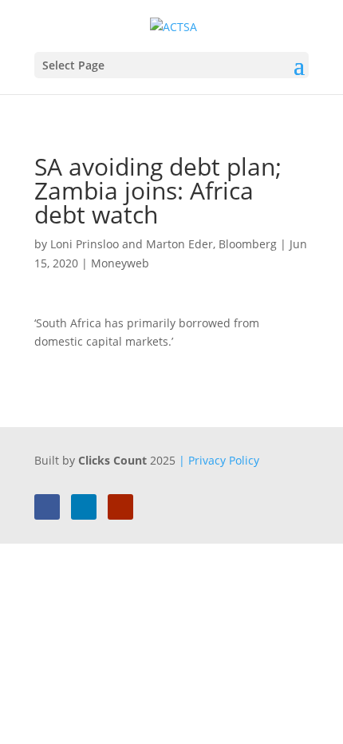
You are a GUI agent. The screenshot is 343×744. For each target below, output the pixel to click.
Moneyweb (120, 263)
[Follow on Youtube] (120, 507)
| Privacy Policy (219, 460)
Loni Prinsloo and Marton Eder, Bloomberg (163, 243)
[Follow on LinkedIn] (84, 507)
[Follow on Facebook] (47, 507)
